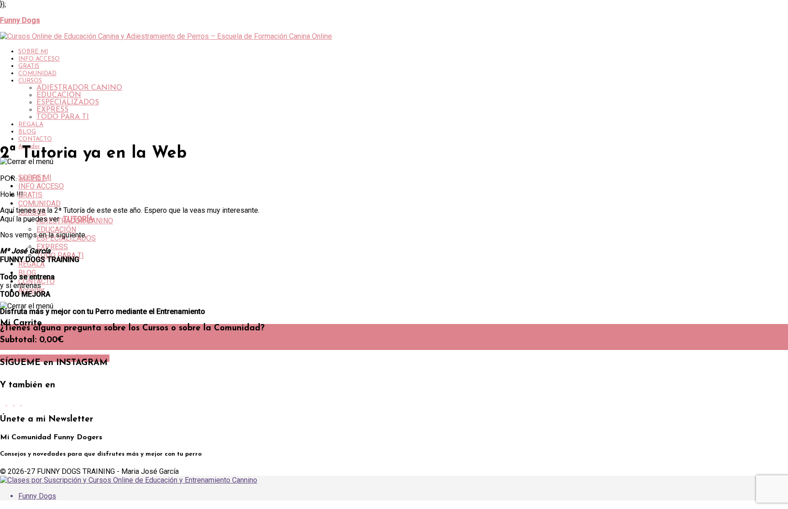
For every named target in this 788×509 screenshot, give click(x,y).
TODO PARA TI (62, 117)
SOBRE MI (33, 52)
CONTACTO (35, 139)
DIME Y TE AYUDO (33, 346)
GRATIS (28, 66)
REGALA (30, 125)
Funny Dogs (37, 496)
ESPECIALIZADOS (67, 102)
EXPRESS (52, 109)
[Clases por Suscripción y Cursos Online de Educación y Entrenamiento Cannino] (128, 480)
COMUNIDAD (37, 74)
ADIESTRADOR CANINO (79, 88)
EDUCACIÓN (58, 95)
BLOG (27, 132)
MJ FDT (32, 179)
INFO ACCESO (39, 59)
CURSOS (30, 81)
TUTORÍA (78, 219)
